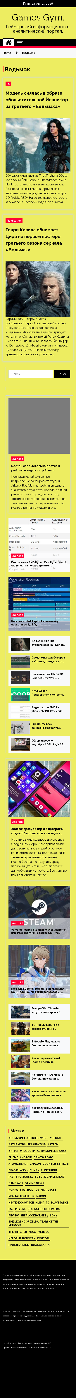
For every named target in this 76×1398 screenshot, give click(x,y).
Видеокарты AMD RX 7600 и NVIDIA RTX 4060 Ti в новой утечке (49, 709)
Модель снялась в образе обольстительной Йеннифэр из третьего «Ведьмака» (37, 99)
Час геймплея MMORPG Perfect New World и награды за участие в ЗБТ (47, 676)
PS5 (30, 1209)
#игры (13, 1150)
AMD (15, 1157)
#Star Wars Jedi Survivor (27, 1144)
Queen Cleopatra (47, 1209)
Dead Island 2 (18, 1170)
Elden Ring (49, 1170)
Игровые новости (22, 1238)
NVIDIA (40, 1202)
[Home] (8, 42)
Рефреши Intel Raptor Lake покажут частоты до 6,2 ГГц (35, 623)
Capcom (35, 1163)
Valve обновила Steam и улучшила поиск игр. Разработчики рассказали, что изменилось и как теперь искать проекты (38, 931)
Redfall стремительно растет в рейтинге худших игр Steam (35, 468)
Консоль (43, 1238)
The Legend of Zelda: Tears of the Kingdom (33, 1223)
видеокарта (40, 1244)
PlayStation (14, 220)
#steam (52, 1144)
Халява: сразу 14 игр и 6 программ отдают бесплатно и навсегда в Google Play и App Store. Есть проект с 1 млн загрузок (37, 831)
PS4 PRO (20, 1209)
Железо (17, 458)
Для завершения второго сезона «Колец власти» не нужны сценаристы (48, 643)
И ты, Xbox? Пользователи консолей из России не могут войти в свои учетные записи (48, 693)
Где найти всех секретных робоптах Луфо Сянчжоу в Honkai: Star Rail (47, 726)
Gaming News (34, 1183)
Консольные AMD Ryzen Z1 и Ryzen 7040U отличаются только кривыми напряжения (39, 564)
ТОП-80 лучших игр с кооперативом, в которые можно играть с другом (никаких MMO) (48, 1027)
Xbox (32, 1231)
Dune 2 (34, 1170)
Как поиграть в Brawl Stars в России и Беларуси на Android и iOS (47, 1060)
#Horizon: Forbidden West (28, 1138)
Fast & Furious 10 (20, 1176)
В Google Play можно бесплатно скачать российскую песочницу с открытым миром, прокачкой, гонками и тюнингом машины (48, 1043)
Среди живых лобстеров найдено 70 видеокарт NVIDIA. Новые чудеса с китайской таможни (48, 659)
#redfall (56, 1138)
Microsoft (48, 1189)
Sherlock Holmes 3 (34, 1215)
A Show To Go (43, 1157)
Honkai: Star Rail (20, 1189)
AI (9, 1157)
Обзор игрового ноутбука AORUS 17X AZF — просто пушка (48, 743)
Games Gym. (38, 17)
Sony (53, 1215)
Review (13, 1215)
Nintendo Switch (21, 1202)
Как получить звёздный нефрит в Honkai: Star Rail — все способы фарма (47, 1110)
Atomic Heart (18, 1163)
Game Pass (15, 1183)
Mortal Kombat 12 (21, 1196)
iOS (37, 1189)
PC (8, 83)
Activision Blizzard (51, 1150)
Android (17, 821)
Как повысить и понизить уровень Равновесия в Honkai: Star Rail (49, 1093)
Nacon (41, 1196)
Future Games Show (50, 1176)
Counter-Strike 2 (56, 1163)
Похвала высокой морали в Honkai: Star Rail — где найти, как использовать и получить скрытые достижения (37, 990)
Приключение (19, 1244)
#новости (27, 1150)
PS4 (10, 1209)
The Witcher (17, 1231)
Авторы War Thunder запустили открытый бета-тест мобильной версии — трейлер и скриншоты (47, 1010)
